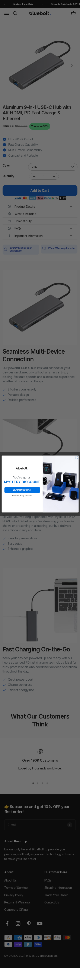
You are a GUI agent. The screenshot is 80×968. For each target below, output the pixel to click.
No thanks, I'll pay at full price (22, 496)
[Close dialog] (76, 457)
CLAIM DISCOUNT (22, 490)
